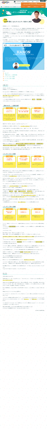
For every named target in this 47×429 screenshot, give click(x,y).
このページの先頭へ (44, 423)
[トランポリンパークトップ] (14, 2)
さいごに (6, 80)
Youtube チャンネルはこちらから (24, 65)
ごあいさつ (6, 73)
